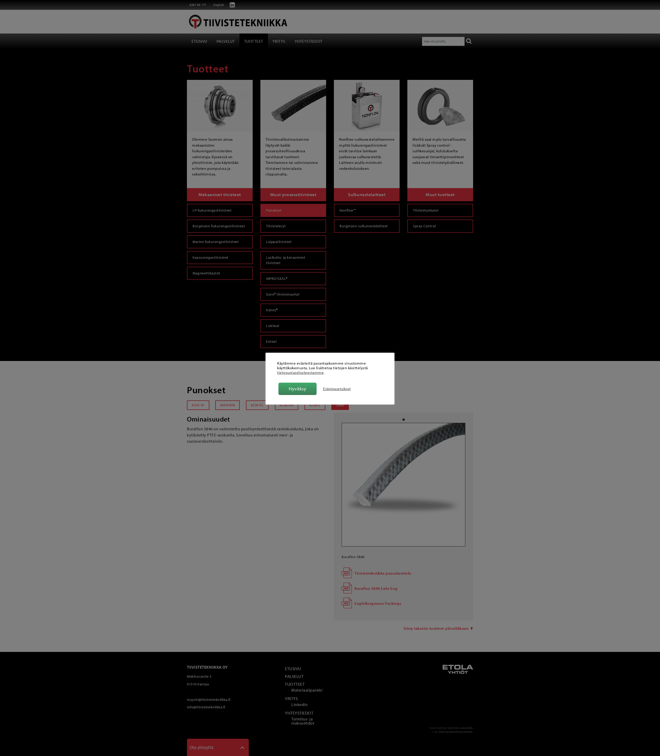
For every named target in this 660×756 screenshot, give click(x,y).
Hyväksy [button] (297, 389)
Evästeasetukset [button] (337, 389)
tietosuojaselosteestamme (300, 372)
